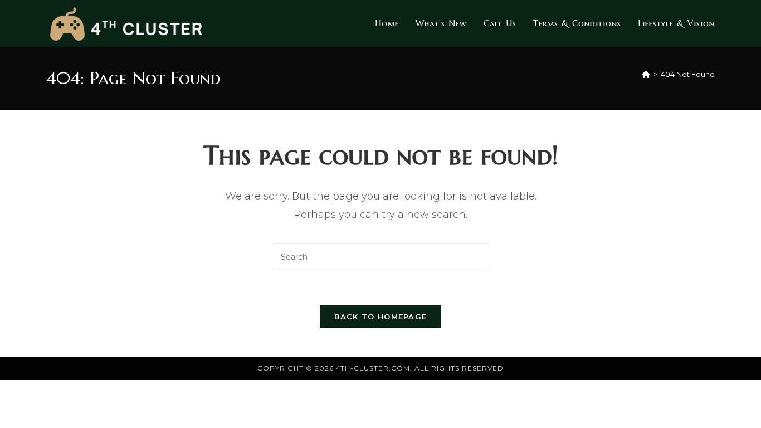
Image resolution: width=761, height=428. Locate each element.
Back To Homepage (380, 316)
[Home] (646, 74)
